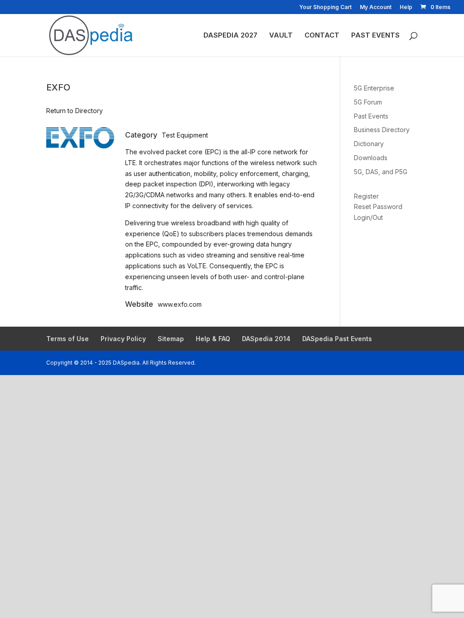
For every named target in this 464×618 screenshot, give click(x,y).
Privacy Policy (123, 338)
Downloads (370, 158)
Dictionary (369, 143)
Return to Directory (74, 110)
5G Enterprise (374, 88)
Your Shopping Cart (325, 7)
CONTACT (321, 35)
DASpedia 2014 (266, 338)
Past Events (371, 116)
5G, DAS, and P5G (380, 172)
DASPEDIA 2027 (230, 35)
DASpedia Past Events (337, 338)
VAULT (281, 35)
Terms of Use (67, 338)
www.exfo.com (180, 304)
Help (406, 7)
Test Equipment (185, 135)
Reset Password (378, 206)
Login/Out (368, 217)
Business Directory (382, 129)
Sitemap (171, 338)
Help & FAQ (213, 338)
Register (366, 196)
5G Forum (368, 102)
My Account (376, 7)
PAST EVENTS (375, 35)
